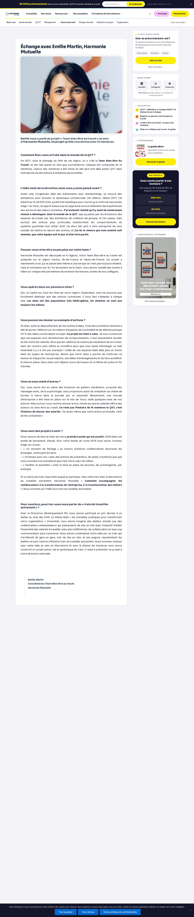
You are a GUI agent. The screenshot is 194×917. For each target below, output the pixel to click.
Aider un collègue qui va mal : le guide (158, 129)
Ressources (61, 13)
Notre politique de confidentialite (120, 912)
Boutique (162, 13)
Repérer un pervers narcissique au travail (156, 117)
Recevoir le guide (156, 162)
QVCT (38, 22)
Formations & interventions (106, 13)
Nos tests (46, 13)
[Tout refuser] (190, 910)
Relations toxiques (105, 22)
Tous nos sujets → (179, 22)
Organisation (122, 22)
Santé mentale (25, 22)
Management (50, 22)
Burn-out (11, 22)
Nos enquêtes (80, 13)
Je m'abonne (135, 4)
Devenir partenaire (155, 222)
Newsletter (180, 13)
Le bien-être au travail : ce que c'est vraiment (157, 124)
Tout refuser (88, 912)
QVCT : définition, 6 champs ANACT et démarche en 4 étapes (158, 110)
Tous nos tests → (156, 67)
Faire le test (156, 60)
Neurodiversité (68, 22)
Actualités (31, 13)
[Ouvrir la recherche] (150, 13)
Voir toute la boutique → (156, 301)
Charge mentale (86, 22)
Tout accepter (66, 912)
